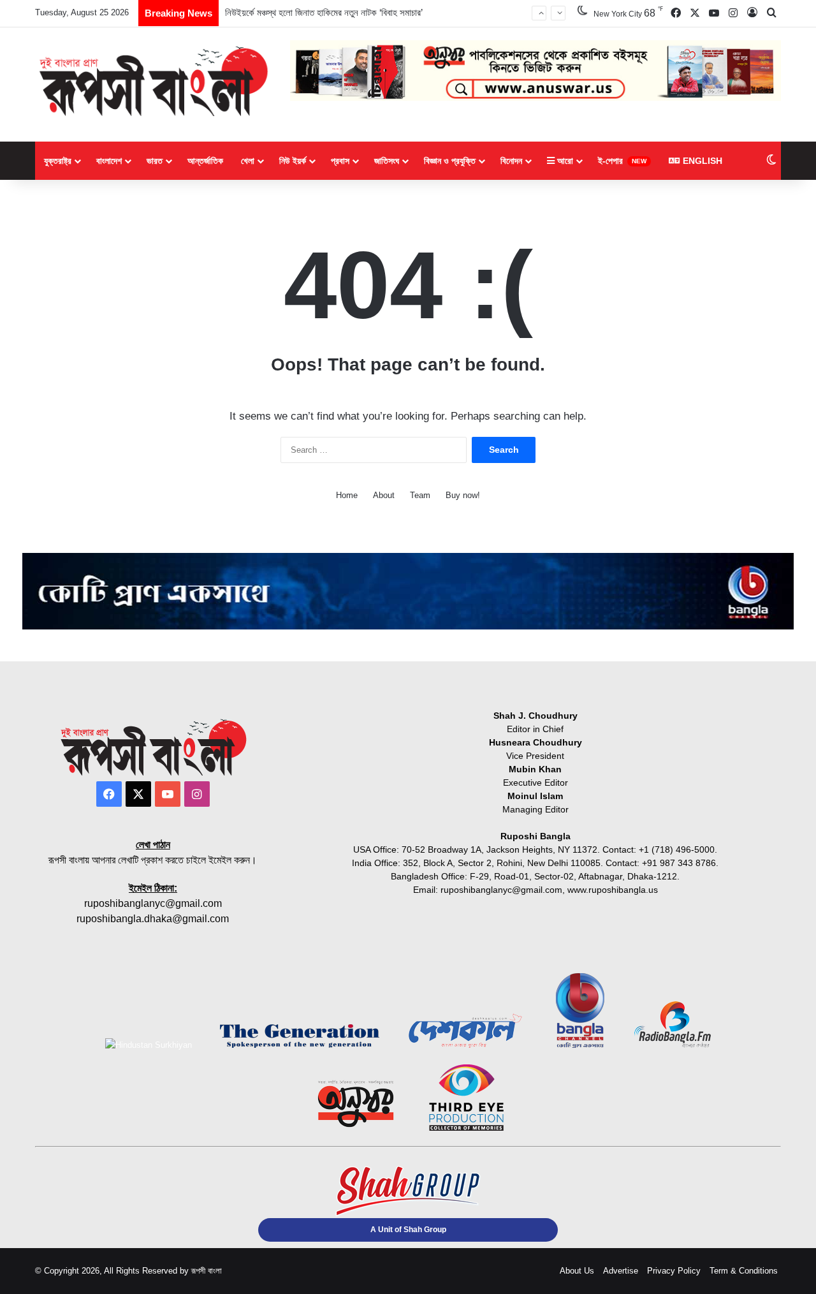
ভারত (155, 161)
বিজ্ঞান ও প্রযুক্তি (450, 161)
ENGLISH (701, 161)
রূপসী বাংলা (206, 1271)
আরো (564, 161)
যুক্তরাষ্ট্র (57, 161)
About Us (577, 1271)
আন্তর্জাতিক (205, 161)
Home (347, 495)
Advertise (620, 1271)
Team (420, 495)
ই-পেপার (622, 161)
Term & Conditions (744, 1271)
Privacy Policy (674, 1271)
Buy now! (463, 495)
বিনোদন (511, 161)
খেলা (247, 161)
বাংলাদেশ (109, 161)
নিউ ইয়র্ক (292, 161)
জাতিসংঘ (386, 161)
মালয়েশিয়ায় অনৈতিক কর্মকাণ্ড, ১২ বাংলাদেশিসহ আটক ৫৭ (317, 18)
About (384, 495)
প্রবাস (340, 161)
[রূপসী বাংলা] (153, 81)
